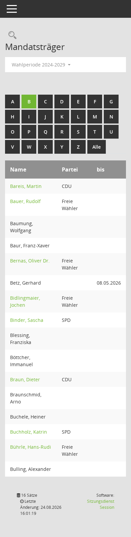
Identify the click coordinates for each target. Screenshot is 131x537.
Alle (96, 147)
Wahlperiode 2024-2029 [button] (39, 64)
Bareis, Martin (26, 186)
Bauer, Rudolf (25, 201)
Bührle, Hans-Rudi (30, 447)
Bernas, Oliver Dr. (30, 260)
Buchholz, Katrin (28, 432)
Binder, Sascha (26, 320)
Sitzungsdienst (100, 504)
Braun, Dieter (25, 379)
